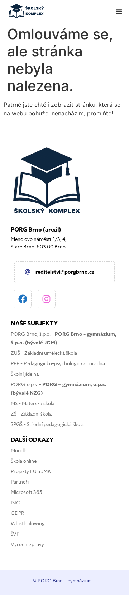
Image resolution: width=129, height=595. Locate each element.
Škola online (24, 461)
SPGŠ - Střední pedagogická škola (47, 424)
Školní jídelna (25, 374)
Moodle (19, 450)
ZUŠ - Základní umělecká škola (44, 353)
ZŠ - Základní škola (31, 414)
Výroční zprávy (27, 544)
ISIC (15, 502)
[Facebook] (23, 299)
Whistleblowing (28, 523)
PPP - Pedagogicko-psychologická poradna (58, 363)
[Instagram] (47, 299)
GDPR (17, 513)
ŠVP (15, 534)
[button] (119, 11)
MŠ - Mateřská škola (32, 403)
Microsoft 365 (26, 492)
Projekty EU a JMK (31, 471)
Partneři (20, 482)
